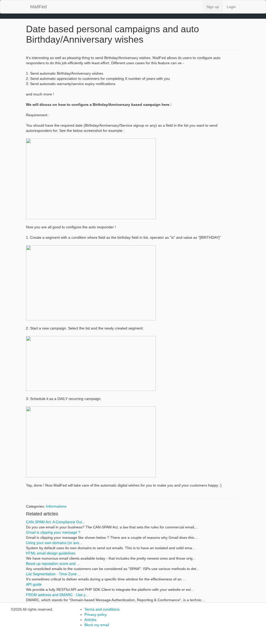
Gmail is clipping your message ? (53, 532)
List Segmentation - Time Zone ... (53, 574)
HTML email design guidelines (50, 553)
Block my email (96, 625)
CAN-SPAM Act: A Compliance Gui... (55, 522)
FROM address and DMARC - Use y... (57, 595)
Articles (90, 620)
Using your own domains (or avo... (54, 543)
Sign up (213, 7)
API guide (34, 584)
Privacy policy (95, 614)
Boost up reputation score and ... (53, 563)
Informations (56, 506)
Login (231, 7)
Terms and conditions (101, 609)
